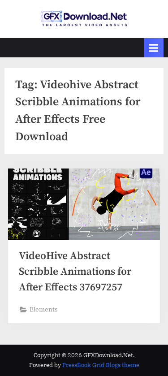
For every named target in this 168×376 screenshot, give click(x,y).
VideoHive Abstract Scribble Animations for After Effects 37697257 (75, 272)
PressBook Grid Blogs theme (100, 365)
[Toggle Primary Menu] (154, 47)
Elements (44, 309)
